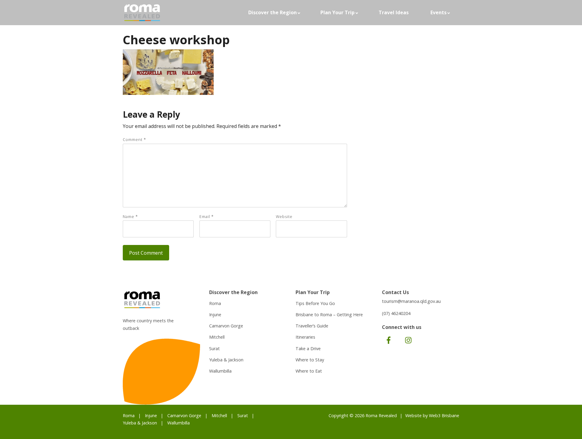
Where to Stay (310, 360)
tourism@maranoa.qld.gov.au (411, 301)
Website (284, 216)
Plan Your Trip (337, 12)
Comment (134, 139)
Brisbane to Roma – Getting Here (329, 314)
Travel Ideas (394, 12)
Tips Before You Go (315, 303)
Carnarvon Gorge (226, 326)
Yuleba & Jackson (226, 360)
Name (130, 216)
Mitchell (217, 337)
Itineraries (305, 337)
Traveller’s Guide (312, 326)
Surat (214, 348)
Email (206, 216)
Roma (215, 303)
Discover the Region (272, 12)
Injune (215, 314)
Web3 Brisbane (444, 415)
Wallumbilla (220, 371)
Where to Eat (309, 371)
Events (438, 12)
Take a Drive (308, 348)
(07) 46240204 (396, 313)
